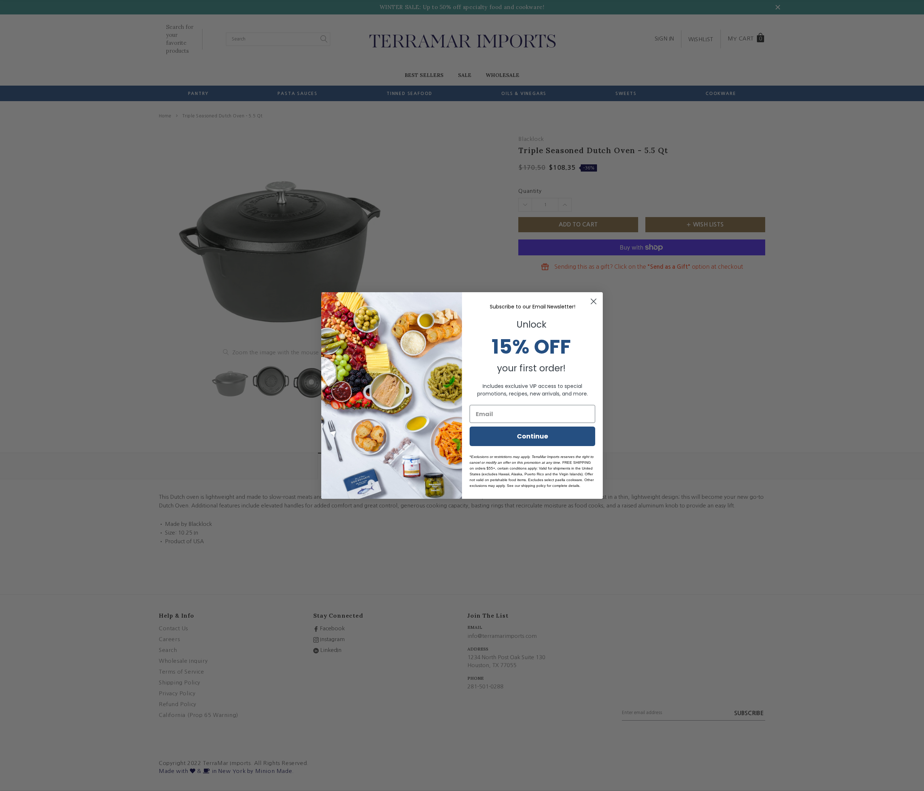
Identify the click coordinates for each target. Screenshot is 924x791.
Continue (532, 436)
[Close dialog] (593, 301)
